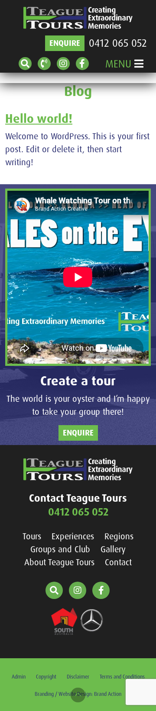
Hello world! (38, 119)
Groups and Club (60, 549)
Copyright (46, 676)
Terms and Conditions (122, 676)
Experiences (73, 536)
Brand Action (107, 694)
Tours (32, 536)
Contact (118, 562)
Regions (118, 536)
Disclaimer (78, 676)
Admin (19, 676)
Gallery (113, 549)
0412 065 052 (118, 43)
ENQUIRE (64, 43)
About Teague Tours (59, 562)
